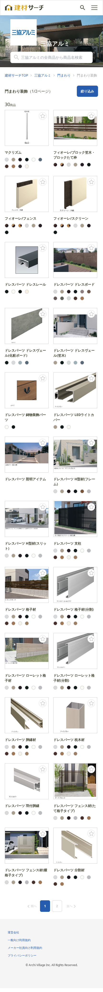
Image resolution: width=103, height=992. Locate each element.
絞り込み (87, 91)
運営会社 (13, 932)
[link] (16, 75)
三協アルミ (42, 75)
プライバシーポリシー (22, 955)
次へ (69, 906)
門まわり (64, 75)
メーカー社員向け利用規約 (25, 948)
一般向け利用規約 (19, 940)
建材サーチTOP (16, 75)
